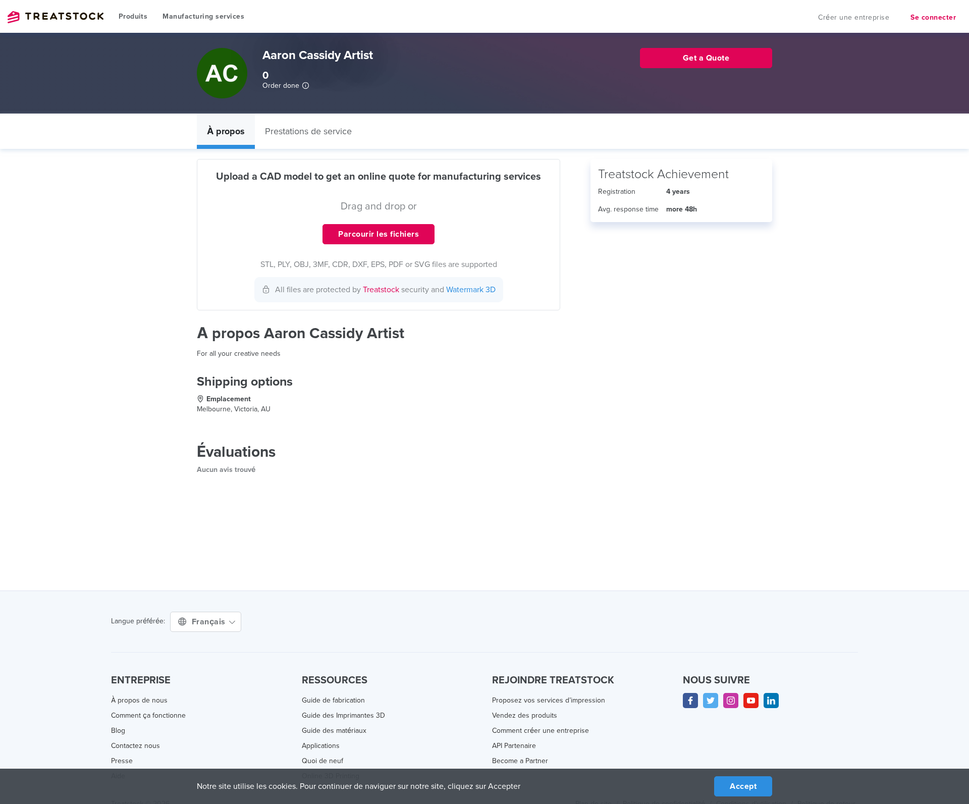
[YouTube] (751, 700)
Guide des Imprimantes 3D (343, 715)
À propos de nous (139, 700)
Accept (743, 786)
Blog (118, 730)
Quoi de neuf (322, 761)
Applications (321, 745)
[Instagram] (730, 700)
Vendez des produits (524, 715)
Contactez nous (135, 745)
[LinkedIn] (771, 700)
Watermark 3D (471, 290)
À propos (226, 131)
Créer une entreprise (853, 17)
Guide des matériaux (334, 730)
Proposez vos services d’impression (548, 700)
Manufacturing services (203, 16)
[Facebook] (690, 700)
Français (210, 622)
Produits (133, 16)
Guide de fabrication (333, 700)
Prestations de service (308, 131)
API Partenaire (514, 745)
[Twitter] (710, 700)
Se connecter (933, 17)
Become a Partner (520, 761)
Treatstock (55, 17)
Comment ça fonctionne (148, 715)
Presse (122, 761)
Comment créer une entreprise (540, 730)
